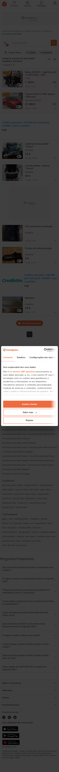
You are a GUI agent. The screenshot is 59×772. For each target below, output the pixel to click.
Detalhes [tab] (21, 357)
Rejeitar (29, 420)
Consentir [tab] (8, 357)
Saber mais (28, 412)
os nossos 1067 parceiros (22, 371)
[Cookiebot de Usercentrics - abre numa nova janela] (44, 350)
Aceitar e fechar (29, 404)
